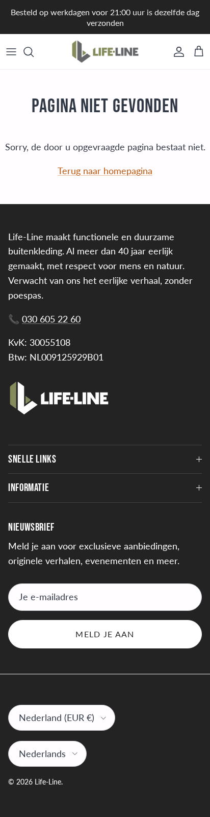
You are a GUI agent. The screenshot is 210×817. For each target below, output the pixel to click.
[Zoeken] (33, 52)
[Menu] (11, 52)
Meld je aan (104, 634)
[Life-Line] (105, 51)
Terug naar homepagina (105, 170)
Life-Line (48, 781)
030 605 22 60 (51, 318)
